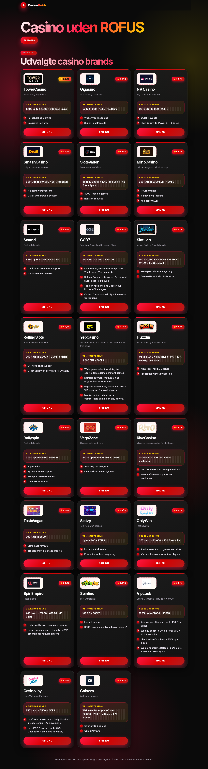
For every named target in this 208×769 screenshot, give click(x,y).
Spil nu (47, 132)
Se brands (29, 40)
